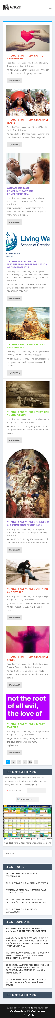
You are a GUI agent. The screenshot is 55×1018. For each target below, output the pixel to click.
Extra (23, 1011)
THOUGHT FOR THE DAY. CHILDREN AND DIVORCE (27, 591)
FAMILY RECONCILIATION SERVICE (25, 956)
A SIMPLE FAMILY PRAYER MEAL (31, 931)
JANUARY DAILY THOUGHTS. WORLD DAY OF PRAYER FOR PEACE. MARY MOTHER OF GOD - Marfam (27, 941)
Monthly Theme (20, 201)
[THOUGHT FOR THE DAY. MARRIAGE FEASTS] (28, 102)
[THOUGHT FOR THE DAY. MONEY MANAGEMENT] (28, 323)
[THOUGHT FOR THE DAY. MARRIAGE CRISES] (28, 639)
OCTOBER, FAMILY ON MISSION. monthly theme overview (25, 971)
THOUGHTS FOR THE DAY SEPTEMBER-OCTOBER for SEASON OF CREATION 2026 (27, 264)
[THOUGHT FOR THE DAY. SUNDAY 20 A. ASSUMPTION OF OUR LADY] (28, 483)
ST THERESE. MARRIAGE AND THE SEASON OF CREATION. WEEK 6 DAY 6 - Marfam (27, 966)
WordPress (15, 1011)
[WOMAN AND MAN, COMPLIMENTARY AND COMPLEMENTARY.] (28, 168)
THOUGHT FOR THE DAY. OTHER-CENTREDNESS (26, 57)
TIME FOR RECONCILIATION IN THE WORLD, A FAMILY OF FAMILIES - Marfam (27, 954)
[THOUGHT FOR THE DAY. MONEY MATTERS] (28, 707)
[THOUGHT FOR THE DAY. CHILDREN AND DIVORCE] (28, 572)
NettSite (29, 1008)
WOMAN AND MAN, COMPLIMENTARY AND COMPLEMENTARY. (20, 191)
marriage (44, 596)
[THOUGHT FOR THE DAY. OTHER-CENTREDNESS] (28, 38)
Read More (14, 80)
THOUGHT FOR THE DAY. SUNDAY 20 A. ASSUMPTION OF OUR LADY (28, 524)
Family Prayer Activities (23, 274)
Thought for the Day (15, 66)
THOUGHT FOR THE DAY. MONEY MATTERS (26, 726)
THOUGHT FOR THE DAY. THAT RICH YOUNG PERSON (28, 414)
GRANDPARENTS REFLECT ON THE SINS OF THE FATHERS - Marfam (26, 981)
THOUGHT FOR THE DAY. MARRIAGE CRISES (28, 658)
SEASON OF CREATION (22, 277)
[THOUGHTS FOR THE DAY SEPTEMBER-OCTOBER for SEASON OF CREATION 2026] (28, 244)
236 (30, 761)
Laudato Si (37, 274)
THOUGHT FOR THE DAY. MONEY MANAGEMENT (26, 346)
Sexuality (43, 63)
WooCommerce (38, 1011)
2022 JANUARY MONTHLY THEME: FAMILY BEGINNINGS (27, 944)
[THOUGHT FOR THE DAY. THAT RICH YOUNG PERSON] (28, 394)
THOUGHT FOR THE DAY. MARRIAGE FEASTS (28, 121)
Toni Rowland (21, 63)
